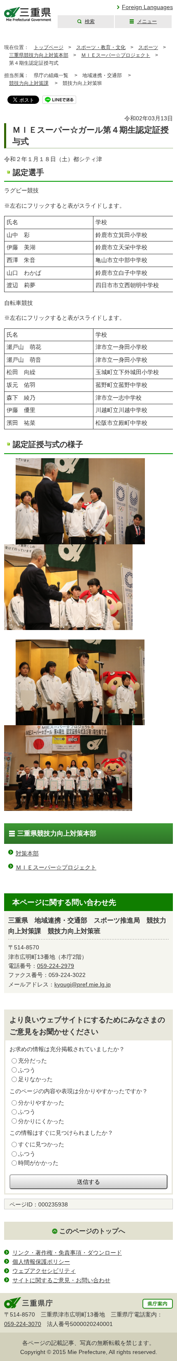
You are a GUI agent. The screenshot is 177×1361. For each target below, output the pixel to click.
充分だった (32, 1060)
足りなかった (35, 1079)
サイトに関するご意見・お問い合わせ (61, 1280)
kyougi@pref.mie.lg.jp (82, 984)
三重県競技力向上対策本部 (38, 55)
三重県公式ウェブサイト (27, 14)
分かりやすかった (41, 1102)
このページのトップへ (92, 1231)
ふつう (26, 1070)
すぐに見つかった (41, 1144)
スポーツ (148, 47)
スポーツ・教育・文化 (101, 47)
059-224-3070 (22, 1324)
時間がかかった (38, 1163)
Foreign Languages (147, 7)
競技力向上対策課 (29, 83)
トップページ (48, 47)
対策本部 (27, 853)
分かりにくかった (41, 1121)
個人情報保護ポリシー (41, 1261)
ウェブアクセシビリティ (44, 1270)
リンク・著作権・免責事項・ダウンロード (67, 1252)
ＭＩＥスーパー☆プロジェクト (115, 55)
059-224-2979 (55, 966)
